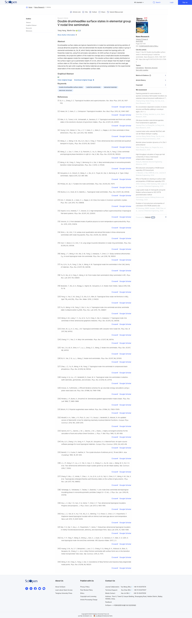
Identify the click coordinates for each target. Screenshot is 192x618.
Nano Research (39, 7)
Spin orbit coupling (142, 70)
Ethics (82, 593)
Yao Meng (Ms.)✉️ (127, 587)
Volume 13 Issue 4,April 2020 (142, 40)
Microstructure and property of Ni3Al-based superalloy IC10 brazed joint (150, 169)
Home (30, 7)
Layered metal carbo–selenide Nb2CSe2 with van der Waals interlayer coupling (150, 132)
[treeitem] (39, 22)
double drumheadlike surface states (71, 87)
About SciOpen (60, 587)
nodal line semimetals (93, 87)
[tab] (151, 75)
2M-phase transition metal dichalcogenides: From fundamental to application (150, 121)
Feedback (108, 602)
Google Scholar (125, 107)
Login (172, 2)
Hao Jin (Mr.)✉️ (126, 593)
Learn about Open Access (63, 590)
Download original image (83, 80)
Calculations (140, 68)
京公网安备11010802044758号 (104, 616)
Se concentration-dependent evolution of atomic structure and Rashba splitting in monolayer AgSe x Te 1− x (151, 109)
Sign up (185, 2)
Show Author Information (67, 35)
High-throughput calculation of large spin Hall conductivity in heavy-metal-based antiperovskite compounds (150, 156)
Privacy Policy (85, 587)
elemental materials (110, 87)
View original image (65, 80)
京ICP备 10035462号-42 (85, 616)
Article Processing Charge (88, 599)
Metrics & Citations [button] (142, 75)
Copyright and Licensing (88, 596)
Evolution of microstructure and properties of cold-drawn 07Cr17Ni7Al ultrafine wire (150, 204)
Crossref (115, 107)
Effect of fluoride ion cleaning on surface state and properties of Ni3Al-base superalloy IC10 (151, 180)
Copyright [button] (139, 85)
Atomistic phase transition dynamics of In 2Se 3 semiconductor (151, 143)
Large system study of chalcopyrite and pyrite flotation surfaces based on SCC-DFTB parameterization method (150, 192)
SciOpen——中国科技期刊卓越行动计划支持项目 (120, 605)
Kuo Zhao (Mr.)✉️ (127, 590)
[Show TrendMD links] (166, 217)
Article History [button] (141, 80)
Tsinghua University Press (63, 593)
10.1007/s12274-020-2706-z (148, 46)
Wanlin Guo (71, 30)
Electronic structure (151, 68)
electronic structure (65, 90)
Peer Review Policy (86, 590)
